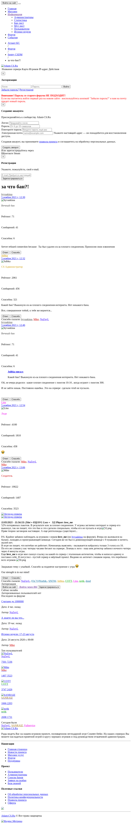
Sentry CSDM (15, 54)
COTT (68, 581)
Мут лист (19, 26)
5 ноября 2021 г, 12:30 (13, 197)
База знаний (14, 783)
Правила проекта (17, 800)
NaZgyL (44, 319)
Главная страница (17, 749)
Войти (66, 86)
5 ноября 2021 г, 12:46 (13, 325)
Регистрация (26, 89)
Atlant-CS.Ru (8, 815)
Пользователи (21, 28)
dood (88, 581)
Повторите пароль (11, 129)
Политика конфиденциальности (25, 797)
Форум (11, 34)
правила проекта (48, 141)
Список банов (15, 777)
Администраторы (23, 17)
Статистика (20, 20)
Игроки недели (22, 31)
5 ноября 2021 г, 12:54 (13, 405)
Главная (12, 8)
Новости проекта (17, 752)
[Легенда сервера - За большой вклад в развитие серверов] (11, 514)
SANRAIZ (17, 725)
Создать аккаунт (11, 147)
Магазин (12, 11)
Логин (4, 122)
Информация (15, 14)
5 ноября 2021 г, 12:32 (13, 258)
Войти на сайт (9, 3)
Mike (36, 319)
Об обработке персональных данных (28, 794)
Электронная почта (12, 133)
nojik (81, 581)
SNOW (52, 581)
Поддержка (14, 760)
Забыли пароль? (10, 89)
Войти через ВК (27, 587)
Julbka (4, 255)
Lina (3, 402)
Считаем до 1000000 (12, 601)
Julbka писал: (16, 371)
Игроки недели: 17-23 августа (17, 634)
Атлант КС (14, 43)
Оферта (12, 803)
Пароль (5, 126)
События (13, 37)
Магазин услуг (16, 755)
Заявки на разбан (17, 780)
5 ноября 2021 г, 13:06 (13, 467)
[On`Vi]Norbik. (39, 581)
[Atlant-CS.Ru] (9, 65)
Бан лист (19, 23)
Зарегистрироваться (12, 178)
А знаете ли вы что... (12, 617)
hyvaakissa (6, 194)
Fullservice (29, 725)
